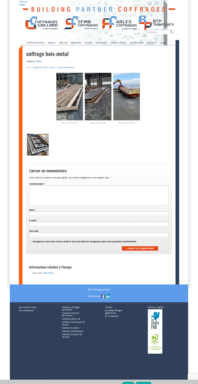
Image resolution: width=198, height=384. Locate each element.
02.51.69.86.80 (111, 316)
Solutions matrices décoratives (70, 314)
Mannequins (76, 42)
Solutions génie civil (71, 318)
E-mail (32, 220)
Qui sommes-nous (27, 307)
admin (52, 67)
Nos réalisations (136, 42)
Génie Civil (63, 42)
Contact (163, 42)
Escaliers (88, 42)
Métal (38, 61)
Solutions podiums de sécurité (72, 335)
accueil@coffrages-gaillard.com (114, 311)
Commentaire (37, 183)
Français (23, 1)
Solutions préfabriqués (72, 331)
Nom (31, 210)
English (22, 4)
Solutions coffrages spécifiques (71, 308)
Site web (33, 231)
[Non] (194, 381)
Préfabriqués (101, 42)
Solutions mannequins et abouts (73, 323)
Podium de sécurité (118, 42)
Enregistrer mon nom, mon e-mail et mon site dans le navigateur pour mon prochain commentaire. (85, 241)
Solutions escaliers (70, 327)
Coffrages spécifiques (35, 42)
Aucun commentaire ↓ (66, 67)
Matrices (52, 42)
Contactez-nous (101, 289)
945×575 (47, 273)
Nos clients (151, 42)
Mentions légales (156, 307)
